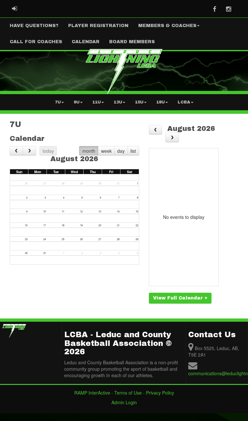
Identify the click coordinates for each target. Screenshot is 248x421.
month (88, 151)
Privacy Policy (160, 392)
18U (160, 102)
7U (58, 102)
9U (76, 102)
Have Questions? (34, 25)
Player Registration (98, 25)
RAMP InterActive (92, 392)
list (133, 151)
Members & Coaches (167, 25)
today (48, 151)
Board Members (132, 41)
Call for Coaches (36, 41)
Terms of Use (128, 392)
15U (139, 102)
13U (118, 102)
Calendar (85, 41)
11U (96, 102)
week (106, 151)
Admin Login (124, 402)
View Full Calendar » (180, 298)
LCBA (184, 102)
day (121, 151)
